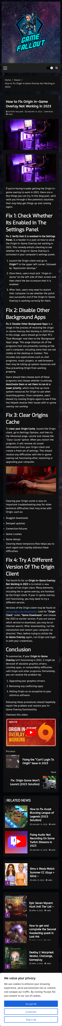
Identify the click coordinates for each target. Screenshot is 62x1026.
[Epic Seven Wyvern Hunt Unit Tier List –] (16, 906)
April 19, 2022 (38, 880)
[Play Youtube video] (31, 732)
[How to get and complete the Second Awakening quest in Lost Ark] (16, 932)
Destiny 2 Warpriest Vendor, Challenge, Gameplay (41, 956)
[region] (31, 999)
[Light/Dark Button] (49, 68)
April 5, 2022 (37, 964)
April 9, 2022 (37, 911)
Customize (31, 1012)
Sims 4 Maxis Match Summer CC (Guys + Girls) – (42, 872)
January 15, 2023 (34, 112)
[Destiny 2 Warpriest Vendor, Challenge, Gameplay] (16, 958)
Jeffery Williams (15, 112)
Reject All (31, 1019)
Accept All (31, 1004)
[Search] (57, 68)
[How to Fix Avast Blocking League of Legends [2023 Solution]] (16, 816)
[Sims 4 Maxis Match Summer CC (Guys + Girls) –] (16, 874)
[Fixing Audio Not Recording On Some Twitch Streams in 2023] (16, 842)
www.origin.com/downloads (21, 611)
